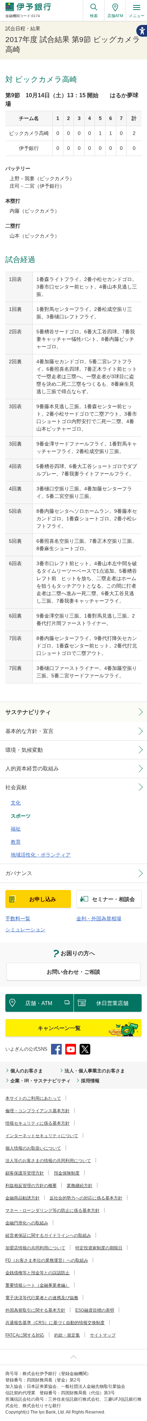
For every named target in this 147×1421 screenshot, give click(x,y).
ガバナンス (18, 873)
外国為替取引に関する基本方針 (35, 1310)
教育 (16, 842)
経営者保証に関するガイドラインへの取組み (48, 1235)
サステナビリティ (28, 712)
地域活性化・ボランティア (41, 855)
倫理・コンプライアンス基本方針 (37, 1110)
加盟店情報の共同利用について (35, 1247)
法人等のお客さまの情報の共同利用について (48, 1160)
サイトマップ (103, 1335)
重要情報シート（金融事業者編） (37, 1285)
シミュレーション (25, 929)
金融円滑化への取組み (26, 1222)
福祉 (16, 829)
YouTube (70, 1049)
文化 (16, 803)
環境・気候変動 (24, 750)
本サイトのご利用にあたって (33, 1098)
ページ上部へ (73, 1357)
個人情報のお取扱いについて (33, 1148)
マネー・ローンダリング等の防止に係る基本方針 (52, 1210)
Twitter (85, 1049)
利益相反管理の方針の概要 (31, 1185)
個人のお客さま (26, 1070)
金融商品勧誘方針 (22, 1198)
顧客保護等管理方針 (24, 1173)
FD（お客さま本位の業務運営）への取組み (46, 1260)
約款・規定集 (67, 1335)
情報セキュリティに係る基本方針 (37, 1123)
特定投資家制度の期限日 (98, 1247)
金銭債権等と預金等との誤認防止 (37, 1272)
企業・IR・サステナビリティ (40, 1080)
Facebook (56, 1049)
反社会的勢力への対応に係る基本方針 (86, 1198)
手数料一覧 (17, 918)
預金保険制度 (67, 1173)
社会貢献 (16, 787)
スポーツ (21, 816)
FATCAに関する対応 (24, 1335)
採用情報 (90, 1080)
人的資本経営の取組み (32, 768)
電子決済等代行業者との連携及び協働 (41, 1297)
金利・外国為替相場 (98, 918)
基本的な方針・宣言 (29, 731)
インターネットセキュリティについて (41, 1135)
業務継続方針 (79, 1185)
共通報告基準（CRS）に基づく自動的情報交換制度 (55, 1322)
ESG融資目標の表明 (94, 1310)
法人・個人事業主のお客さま (95, 1070)
